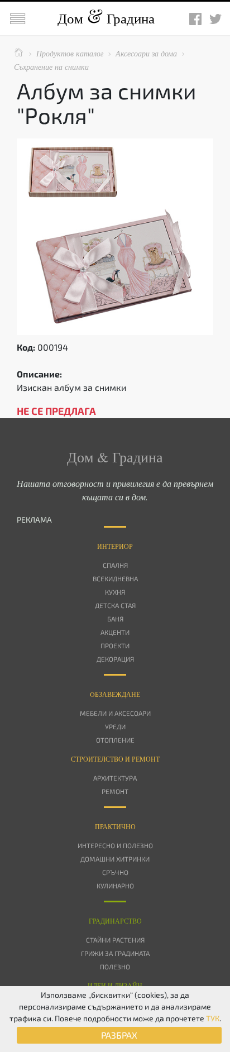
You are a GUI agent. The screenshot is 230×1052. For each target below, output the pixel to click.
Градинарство (115, 920)
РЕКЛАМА (34, 519)
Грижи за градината (115, 953)
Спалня (115, 565)
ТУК (212, 1018)
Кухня (115, 592)
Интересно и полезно (115, 845)
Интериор (115, 546)
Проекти (115, 645)
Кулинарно (115, 886)
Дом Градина (106, 18)
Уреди (115, 726)
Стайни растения (115, 940)
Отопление (115, 740)
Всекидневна (115, 578)
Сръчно (115, 872)
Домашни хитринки (115, 859)
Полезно (115, 966)
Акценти (115, 632)
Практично (115, 826)
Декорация (115, 659)
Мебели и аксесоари (115, 713)
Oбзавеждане (115, 694)
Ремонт (115, 791)
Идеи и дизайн (115, 985)
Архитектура (115, 778)
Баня (115, 619)
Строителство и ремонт (115, 758)
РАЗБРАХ (119, 1035)
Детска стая (115, 605)
